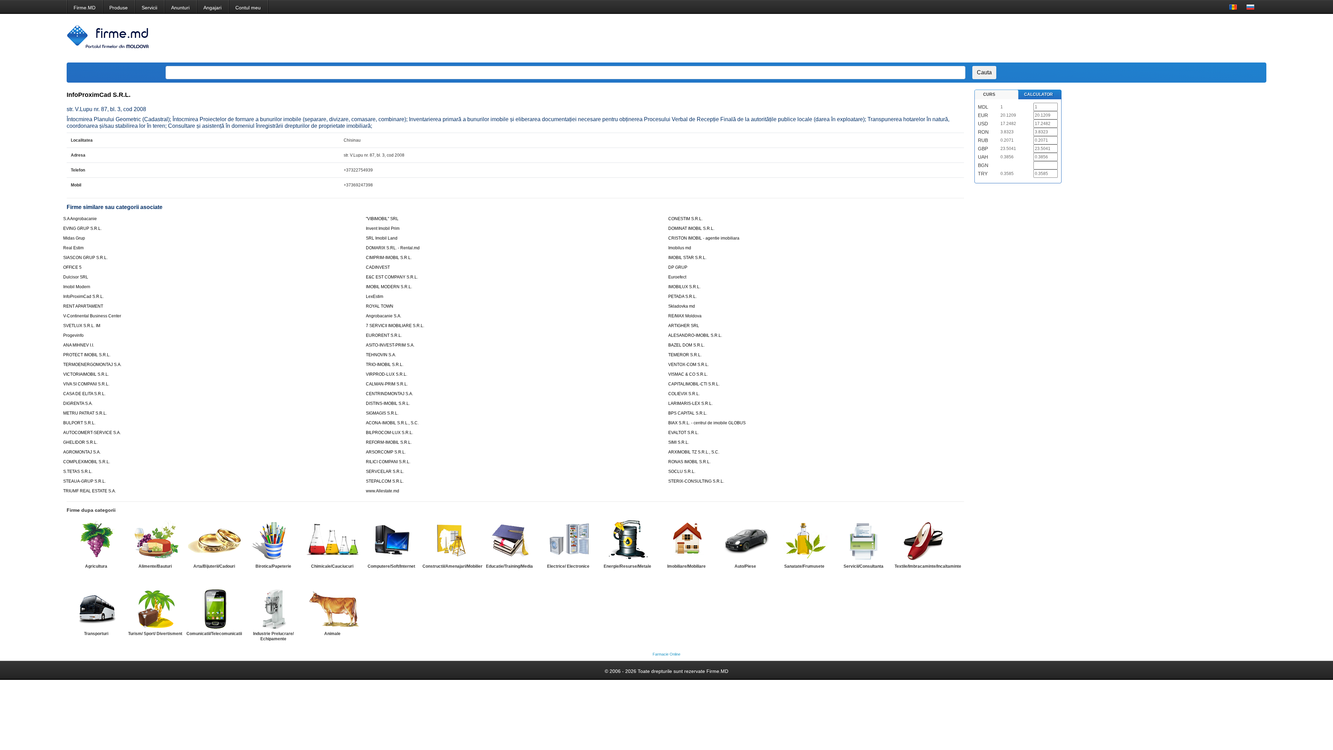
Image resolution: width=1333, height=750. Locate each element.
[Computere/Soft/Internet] (391, 540)
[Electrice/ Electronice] (568, 540)
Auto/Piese (745, 566)
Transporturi (96, 633)
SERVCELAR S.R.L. (385, 471)
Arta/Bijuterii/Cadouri (214, 566)
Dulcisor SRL (75, 277)
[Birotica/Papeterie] (273, 540)
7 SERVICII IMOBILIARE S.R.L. (395, 325)
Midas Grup (74, 238)
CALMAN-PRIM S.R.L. (387, 384)
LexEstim (374, 296)
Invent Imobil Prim (383, 228)
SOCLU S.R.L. (681, 471)
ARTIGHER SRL (683, 325)
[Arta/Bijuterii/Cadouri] (214, 540)
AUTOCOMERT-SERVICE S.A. (92, 432)
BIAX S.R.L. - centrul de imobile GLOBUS (707, 422)
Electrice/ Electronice (568, 566)
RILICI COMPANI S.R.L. (388, 461)
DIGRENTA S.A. (78, 403)
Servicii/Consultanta (863, 566)
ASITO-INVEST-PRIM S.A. (390, 345)
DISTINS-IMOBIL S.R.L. (388, 403)
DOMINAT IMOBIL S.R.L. (691, 228)
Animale (332, 633)
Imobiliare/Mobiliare (686, 566)
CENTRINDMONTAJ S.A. (389, 393)
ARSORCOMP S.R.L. (386, 452)
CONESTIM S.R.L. (685, 218)
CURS (989, 94)
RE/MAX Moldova (685, 316)
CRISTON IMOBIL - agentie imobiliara (703, 238)
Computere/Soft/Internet (391, 566)
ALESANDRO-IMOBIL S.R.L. (695, 335)
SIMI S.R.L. (678, 442)
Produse (118, 7)
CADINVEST (378, 267)
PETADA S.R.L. (682, 296)
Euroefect (677, 277)
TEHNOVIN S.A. (381, 354)
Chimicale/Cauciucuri (332, 566)
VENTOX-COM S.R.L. (688, 364)
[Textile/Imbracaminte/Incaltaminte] (922, 540)
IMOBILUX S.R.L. (684, 286)
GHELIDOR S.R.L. (80, 442)
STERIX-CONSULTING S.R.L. (696, 481)
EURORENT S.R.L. (384, 335)
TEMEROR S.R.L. (685, 354)
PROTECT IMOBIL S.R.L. (86, 354)
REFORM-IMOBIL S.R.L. (389, 442)
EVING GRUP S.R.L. (82, 228)
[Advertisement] (1127, 38)
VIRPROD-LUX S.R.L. (386, 374)
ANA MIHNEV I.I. (78, 345)
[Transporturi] (96, 608)
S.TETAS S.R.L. (77, 471)
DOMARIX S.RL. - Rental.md (393, 247)
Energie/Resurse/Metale (627, 566)
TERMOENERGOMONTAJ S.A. (92, 364)
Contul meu (248, 7)
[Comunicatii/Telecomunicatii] (214, 608)
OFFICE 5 (72, 267)
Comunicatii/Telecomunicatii (214, 633)
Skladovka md (681, 306)
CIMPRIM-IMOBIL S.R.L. (389, 257)
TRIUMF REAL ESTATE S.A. (89, 491)
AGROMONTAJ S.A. (82, 452)
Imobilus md (679, 247)
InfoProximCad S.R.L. (83, 296)
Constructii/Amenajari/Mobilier (452, 566)
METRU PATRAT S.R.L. (85, 413)
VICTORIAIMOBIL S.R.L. (86, 374)
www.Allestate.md (382, 491)
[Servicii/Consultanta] (863, 540)
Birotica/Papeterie (273, 566)
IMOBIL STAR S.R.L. (687, 257)
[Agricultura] (96, 540)
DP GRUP (677, 267)
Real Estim (73, 247)
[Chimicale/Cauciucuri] (332, 540)
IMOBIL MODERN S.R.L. (389, 286)
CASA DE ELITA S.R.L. (84, 393)
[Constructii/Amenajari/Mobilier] (450, 540)
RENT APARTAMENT (83, 306)
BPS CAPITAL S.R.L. (687, 413)
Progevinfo (73, 335)
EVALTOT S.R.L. (683, 432)
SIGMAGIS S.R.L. (382, 413)
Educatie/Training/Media (509, 566)
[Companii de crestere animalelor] (332, 608)
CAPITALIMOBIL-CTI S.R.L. (694, 384)
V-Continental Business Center (92, 316)
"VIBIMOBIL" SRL (382, 218)
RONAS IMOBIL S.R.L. (689, 461)
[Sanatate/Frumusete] (804, 540)
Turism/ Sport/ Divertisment (155, 633)
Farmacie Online (666, 654)
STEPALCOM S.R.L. (385, 481)
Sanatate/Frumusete (804, 566)
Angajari (212, 7)
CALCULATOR (1038, 94)
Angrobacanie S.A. (383, 316)
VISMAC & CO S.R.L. (688, 374)
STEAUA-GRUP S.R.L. (84, 481)
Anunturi (180, 7)
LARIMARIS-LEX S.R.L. (690, 403)
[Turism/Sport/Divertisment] (155, 608)
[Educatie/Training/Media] (509, 540)
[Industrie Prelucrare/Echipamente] (273, 608)
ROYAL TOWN (379, 306)
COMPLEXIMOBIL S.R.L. (86, 461)
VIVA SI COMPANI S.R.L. (86, 384)
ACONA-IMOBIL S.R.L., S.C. (392, 422)
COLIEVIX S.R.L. (684, 393)
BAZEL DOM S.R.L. (686, 345)
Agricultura (96, 566)
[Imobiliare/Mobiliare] (686, 540)
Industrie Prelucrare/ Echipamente (273, 636)
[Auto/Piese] (745, 540)
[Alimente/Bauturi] (155, 540)
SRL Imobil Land (381, 238)
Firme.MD (84, 7)
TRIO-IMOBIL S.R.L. (384, 364)
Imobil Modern (76, 286)
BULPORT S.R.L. (79, 422)
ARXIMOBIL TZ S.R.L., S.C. (693, 452)
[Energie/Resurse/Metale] (627, 540)
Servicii (149, 7)
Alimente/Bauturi (155, 566)
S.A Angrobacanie (80, 218)
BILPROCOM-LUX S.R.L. (389, 432)
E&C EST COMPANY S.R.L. (392, 277)
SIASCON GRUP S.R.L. (85, 257)
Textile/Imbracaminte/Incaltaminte (928, 566)
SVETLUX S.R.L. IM (81, 325)
